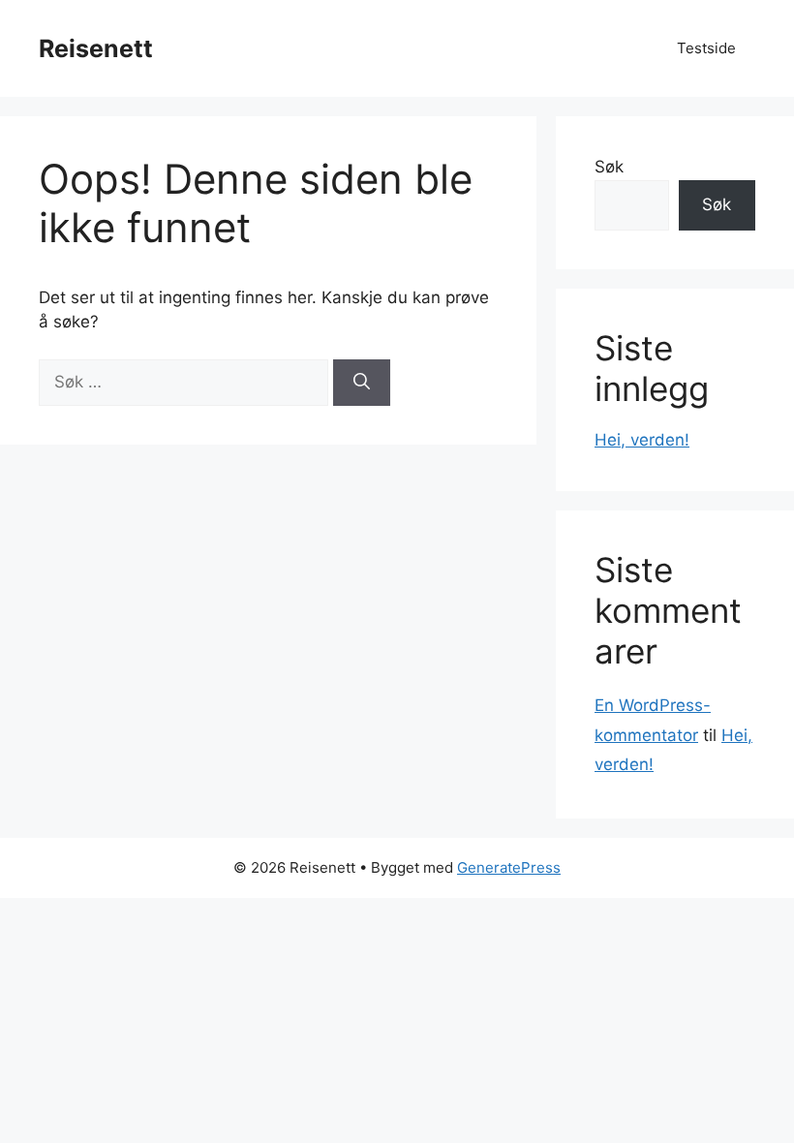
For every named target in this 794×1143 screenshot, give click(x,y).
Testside (706, 48)
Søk (609, 166)
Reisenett (96, 48)
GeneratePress (509, 867)
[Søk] (361, 382)
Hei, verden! (642, 439)
